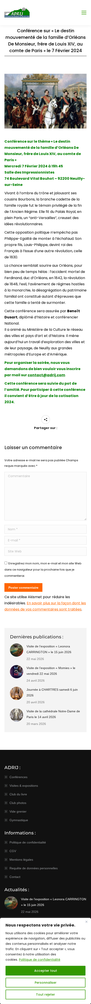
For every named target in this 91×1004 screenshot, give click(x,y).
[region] (45, 961)
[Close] (86, 921)
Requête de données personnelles (33, 868)
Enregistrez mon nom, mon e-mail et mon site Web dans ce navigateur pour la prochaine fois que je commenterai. (43, 569)
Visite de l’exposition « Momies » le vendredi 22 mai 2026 (51, 670)
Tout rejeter (45, 994)
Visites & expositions (23, 785)
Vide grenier (18, 811)
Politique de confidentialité (39, 959)
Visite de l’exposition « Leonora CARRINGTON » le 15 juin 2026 (49, 649)
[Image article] (16, 650)
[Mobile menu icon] (84, 12)
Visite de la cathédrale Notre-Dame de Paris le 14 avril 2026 (53, 714)
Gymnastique (18, 820)
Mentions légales (21, 859)
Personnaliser (46, 982)
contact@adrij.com (46, 375)
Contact (14, 877)
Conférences (18, 777)
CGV (12, 851)
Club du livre (18, 794)
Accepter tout (45, 970)
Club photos (17, 803)
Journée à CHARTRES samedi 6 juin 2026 (52, 692)
